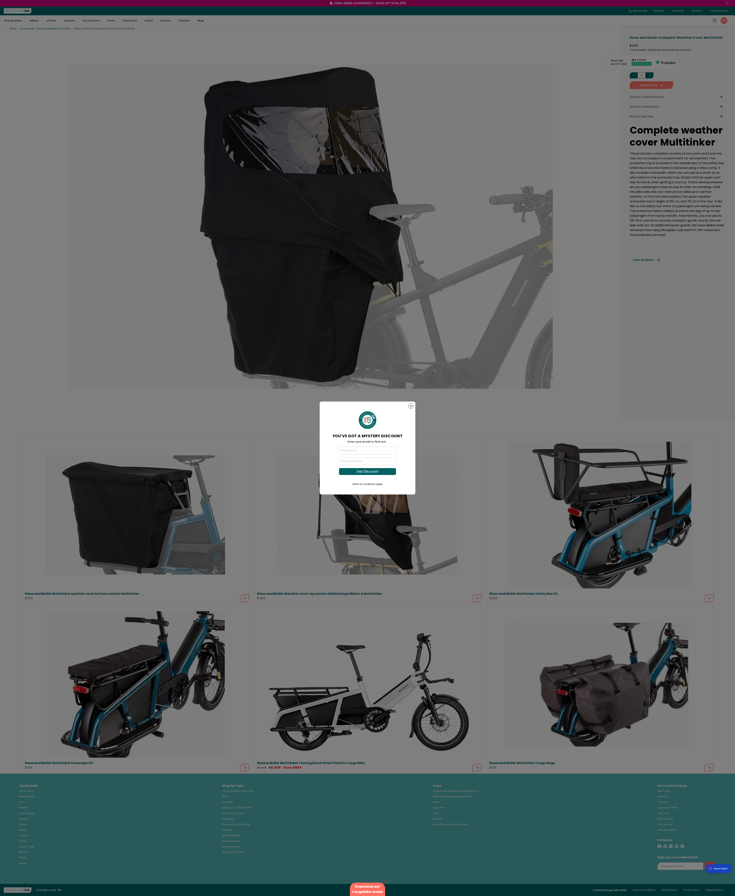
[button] (367, 889)
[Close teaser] (386, 881)
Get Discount (367, 471)
